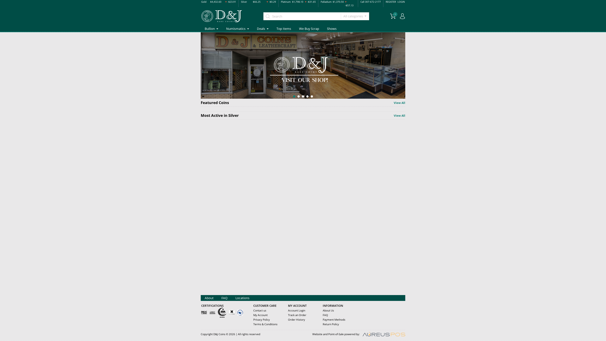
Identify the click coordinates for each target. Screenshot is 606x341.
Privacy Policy (261, 319)
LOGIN (401, 1)
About (209, 298)
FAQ (224, 298)
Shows (332, 29)
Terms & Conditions (265, 324)
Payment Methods (334, 319)
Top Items (283, 29)
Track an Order (297, 315)
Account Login (296, 310)
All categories (353, 16)
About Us (328, 310)
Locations (242, 298)
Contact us (259, 310)
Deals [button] (261, 29)
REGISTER (391, 1)
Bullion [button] (210, 29)
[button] (294, 96)
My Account (260, 315)
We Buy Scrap (309, 29)
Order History (296, 319)
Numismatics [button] (236, 29)
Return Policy (331, 324)
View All (399, 103)
